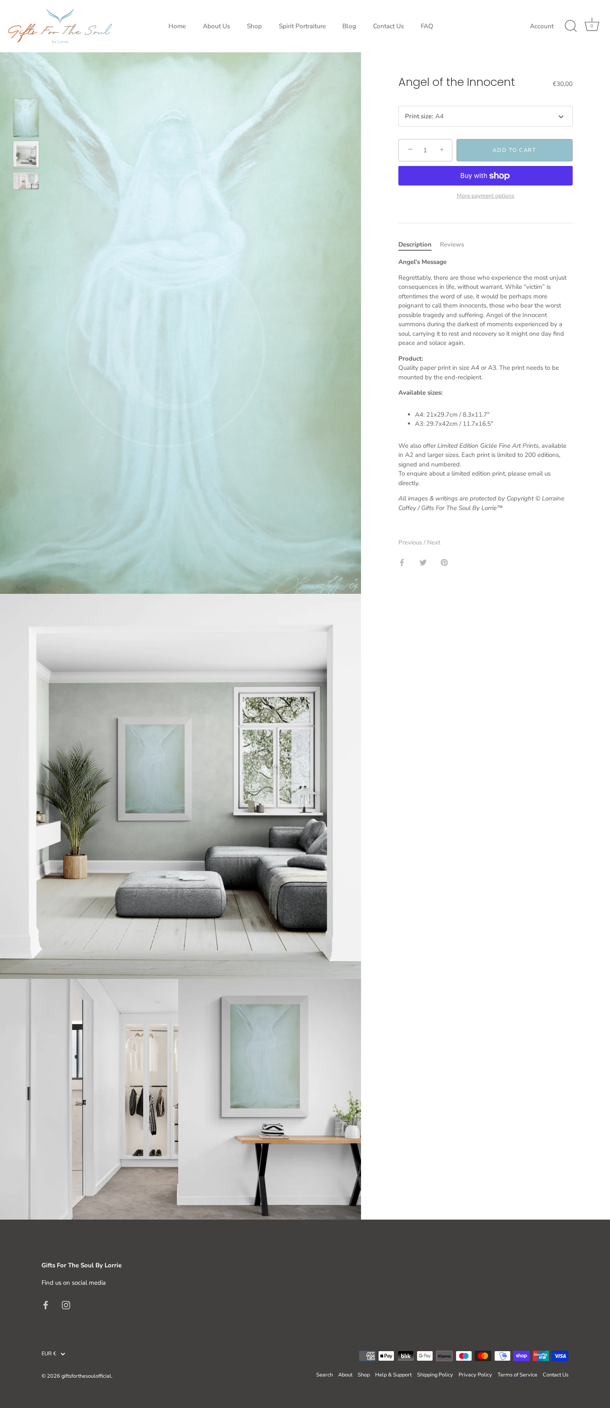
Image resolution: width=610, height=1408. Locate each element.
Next (433, 542)
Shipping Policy (435, 1375)
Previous (411, 542)
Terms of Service (517, 1375)
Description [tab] (415, 244)
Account (542, 26)
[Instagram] (66, 1305)
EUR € (48, 1354)
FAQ (427, 26)
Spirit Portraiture (302, 26)
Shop (254, 26)
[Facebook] (45, 1305)
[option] (25, 119)
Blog (349, 26)
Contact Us (388, 26)
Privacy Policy (475, 1375)
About (345, 1375)
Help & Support (393, 1375)
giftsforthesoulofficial (86, 1376)
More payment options (486, 196)
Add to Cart (515, 150)
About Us (216, 26)
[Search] (570, 26)
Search (324, 1375)
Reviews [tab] (452, 244)
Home (177, 26)
